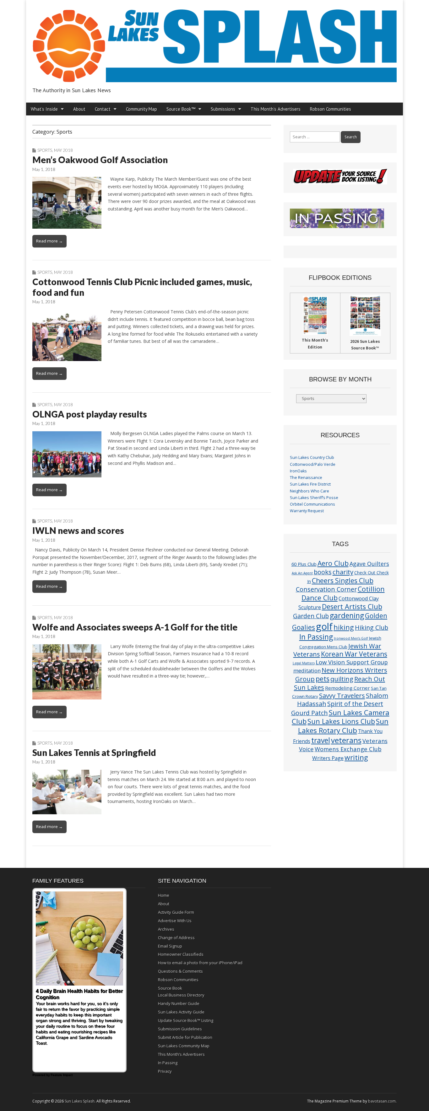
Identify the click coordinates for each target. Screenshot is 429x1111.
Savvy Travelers (342, 695)
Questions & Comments (180, 971)
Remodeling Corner (347, 688)
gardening (347, 615)
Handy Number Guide (178, 1003)
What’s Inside (44, 109)
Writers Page (328, 758)
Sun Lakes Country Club (312, 457)
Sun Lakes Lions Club (341, 721)
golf (324, 626)
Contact (103, 109)
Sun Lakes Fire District (310, 484)
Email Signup (170, 946)
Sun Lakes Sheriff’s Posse (314, 497)
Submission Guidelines (180, 1029)
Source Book (170, 988)
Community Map (141, 109)
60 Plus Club (304, 564)
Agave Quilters (369, 563)
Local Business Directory (181, 995)
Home (163, 895)
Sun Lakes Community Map (183, 1046)
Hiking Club (371, 627)
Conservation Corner (326, 589)
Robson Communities (330, 109)
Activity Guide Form (176, 912)
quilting (341, 678)
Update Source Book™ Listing (185, 1020)
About (79, 109)
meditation (307, 670)
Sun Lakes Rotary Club (343, 725)
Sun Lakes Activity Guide (181, 1012)
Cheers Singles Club (342, 580)
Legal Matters (304, 663)
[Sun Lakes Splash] (214, 42)
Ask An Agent (302, 573)
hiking (344, 627)
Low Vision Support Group (352, 662)
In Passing (316, 637)
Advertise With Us (175, 920)
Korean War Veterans (354, 654)
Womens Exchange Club (348, 749)
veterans (346, 740)
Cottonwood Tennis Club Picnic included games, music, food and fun (142, 287)
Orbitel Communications (312, 504)
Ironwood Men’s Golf (351, 638)
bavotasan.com (382, 1101)
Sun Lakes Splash (80, 1101)
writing (356, 757)
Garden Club (311, 616)
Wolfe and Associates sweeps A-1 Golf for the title (134, 627)
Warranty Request (307, 510)
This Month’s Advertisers (276, 109)
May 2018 (63, 150)
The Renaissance (306, 477)
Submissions (223, 109)
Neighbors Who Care (309, 491)
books (323, 572)
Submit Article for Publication (185, 1037)
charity (343, 571)
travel (320, 740)
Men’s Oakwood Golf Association (100, 159)
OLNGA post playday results (89, 414)
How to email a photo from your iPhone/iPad (200, 962)
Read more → (49, 241)
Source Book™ (180, 109)
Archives (166, 929)
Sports (44, 150)
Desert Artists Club (352, 606)
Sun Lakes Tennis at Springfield (94, 752)
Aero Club (333, 563)
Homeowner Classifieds (181, 954)
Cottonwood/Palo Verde (312, 464)
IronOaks (298, 471)
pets (322, 678)
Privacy (165, 1071)
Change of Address (176, 937)
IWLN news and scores (78, 530)
